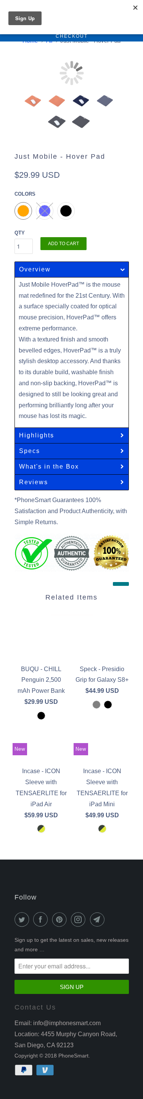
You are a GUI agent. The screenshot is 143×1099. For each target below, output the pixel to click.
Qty (19, 233)
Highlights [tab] (37, 435)
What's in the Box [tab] (49, 466)
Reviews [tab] (33, 482)
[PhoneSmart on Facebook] (42, 919)
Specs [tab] (29, 451)
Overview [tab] (35, 269)
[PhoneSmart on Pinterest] (61, 919)
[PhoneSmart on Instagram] (79, 919)
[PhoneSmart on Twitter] (23, 919)
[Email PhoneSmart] (99, 919)
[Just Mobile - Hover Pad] (71, 73)
